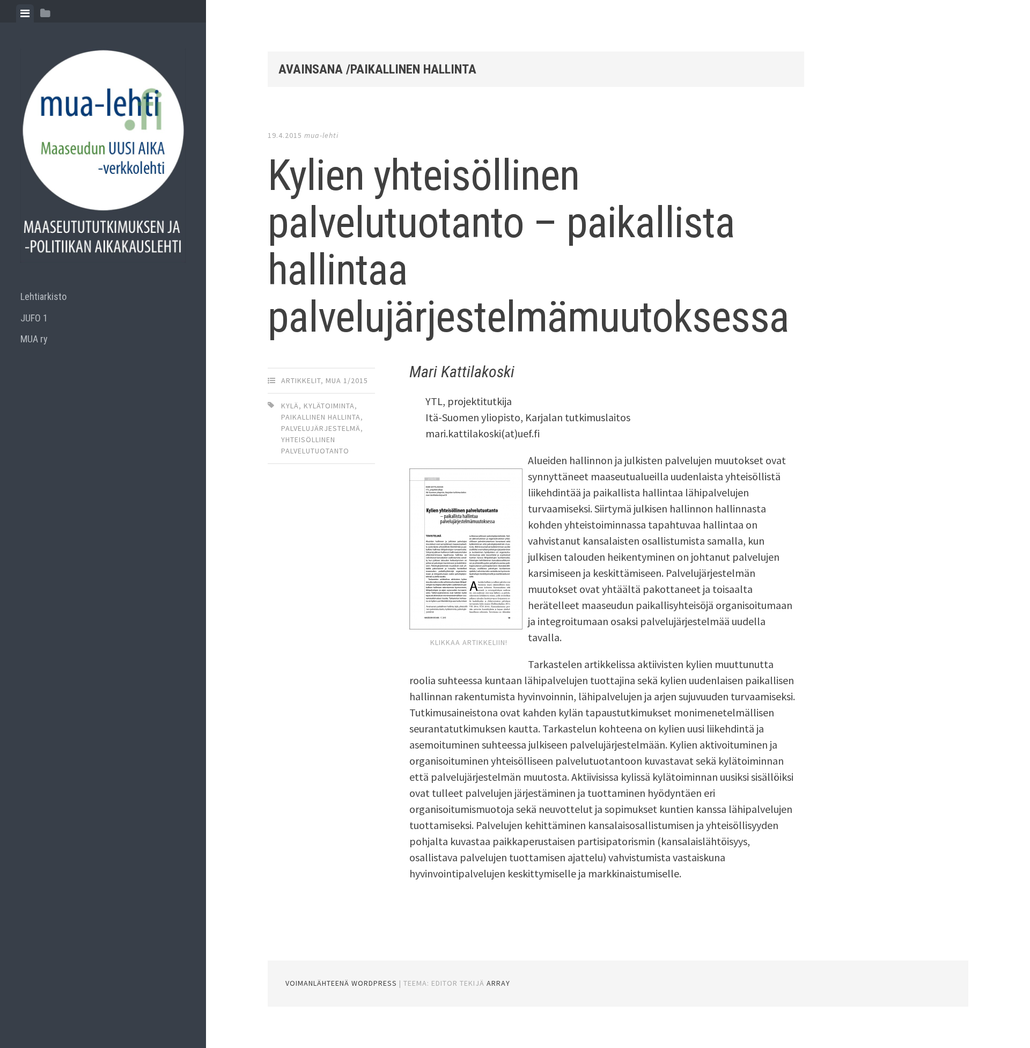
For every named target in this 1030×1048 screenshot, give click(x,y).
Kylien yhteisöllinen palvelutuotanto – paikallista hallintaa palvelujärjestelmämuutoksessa (528, 246)
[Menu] (25, 13)
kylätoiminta (329, 406)
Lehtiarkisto (43, 296)
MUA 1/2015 (347, 380)
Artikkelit (301, 380)
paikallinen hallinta (320, 417)
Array (498, 983)
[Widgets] (45, 13)
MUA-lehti (321, 135)
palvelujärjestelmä (320, 428)
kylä (290, 406)
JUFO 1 (34, 318)
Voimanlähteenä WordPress (341, 983)
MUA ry (34, 339)
